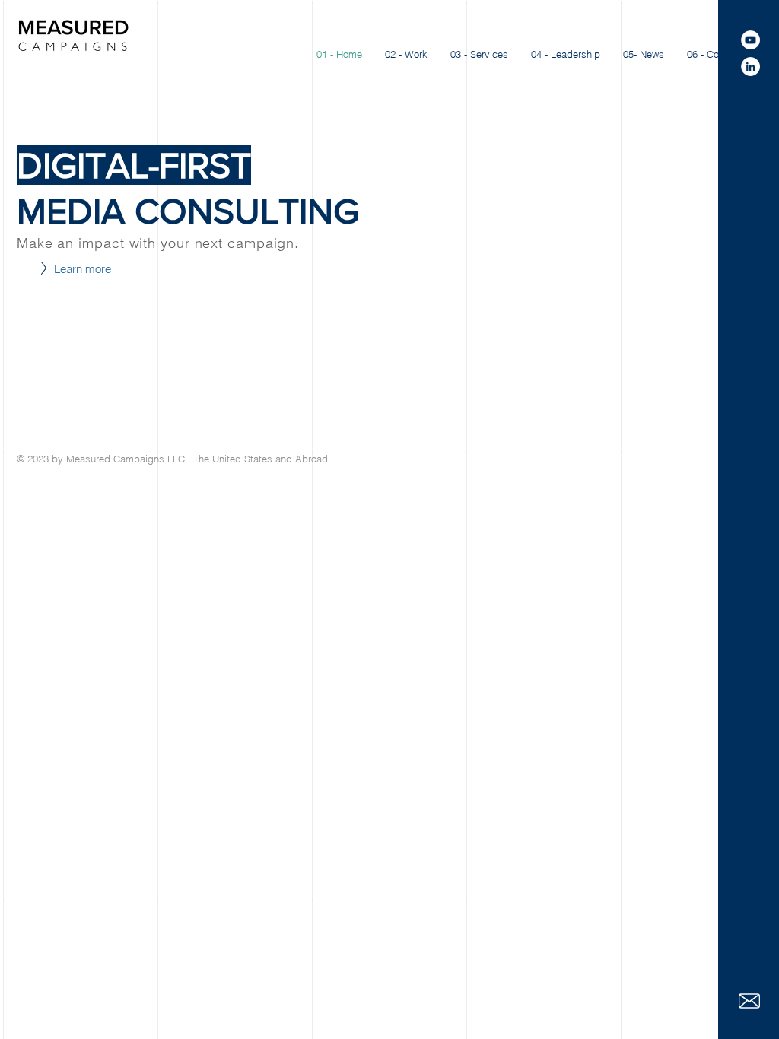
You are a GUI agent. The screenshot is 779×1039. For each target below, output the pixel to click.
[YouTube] (750, 39)
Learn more (82, 269)
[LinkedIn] (750, 66)
